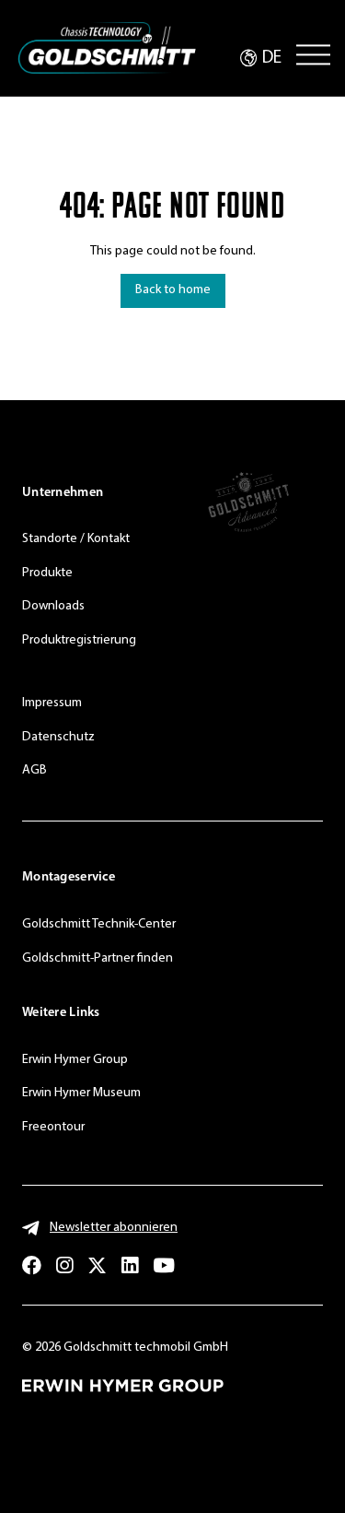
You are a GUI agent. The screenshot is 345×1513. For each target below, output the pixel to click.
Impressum (52, 703)
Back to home (173, 290)
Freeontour (53, 1127)
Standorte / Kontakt (76, 539)
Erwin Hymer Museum (81, 1093)
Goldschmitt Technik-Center (99, 924)
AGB (34, 770)
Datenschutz (58, 737)
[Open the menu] (313, 54)
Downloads (53, 606)
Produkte (47, 573)
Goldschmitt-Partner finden (97, 958)
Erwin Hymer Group (75, 1060)
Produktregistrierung (79, 640)
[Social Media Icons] (31, 1265)
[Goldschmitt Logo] (107, 48)
